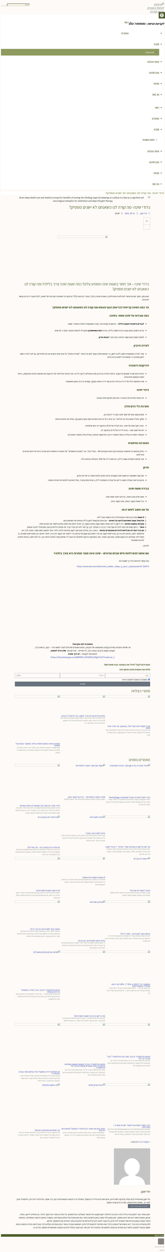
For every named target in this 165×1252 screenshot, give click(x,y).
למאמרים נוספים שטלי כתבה (139, 1206)
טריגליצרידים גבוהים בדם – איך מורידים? (43, 847)
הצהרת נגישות (159, 1235)
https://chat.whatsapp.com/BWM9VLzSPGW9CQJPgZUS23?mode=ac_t (83, 657)
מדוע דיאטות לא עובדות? (140, 890)
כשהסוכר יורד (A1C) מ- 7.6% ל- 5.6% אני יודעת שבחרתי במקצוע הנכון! (130, 985)
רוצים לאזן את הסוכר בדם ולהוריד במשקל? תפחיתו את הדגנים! (83, 1129)
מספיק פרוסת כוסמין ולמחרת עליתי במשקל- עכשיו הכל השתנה (38, 744)
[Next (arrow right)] (161, 1250)
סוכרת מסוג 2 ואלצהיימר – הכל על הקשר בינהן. (86, 797)
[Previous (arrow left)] (163, 1250)
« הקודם (146, 1141)
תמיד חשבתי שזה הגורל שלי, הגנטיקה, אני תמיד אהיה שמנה (129, 727)
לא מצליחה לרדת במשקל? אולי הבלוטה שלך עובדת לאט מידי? (39, 1072)
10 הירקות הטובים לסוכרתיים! (48, 890)
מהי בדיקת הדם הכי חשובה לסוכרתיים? (89, 1016)
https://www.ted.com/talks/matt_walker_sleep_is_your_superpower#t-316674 (113, 566)
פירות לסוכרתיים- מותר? (95, 833)
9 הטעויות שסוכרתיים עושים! (93, 877)
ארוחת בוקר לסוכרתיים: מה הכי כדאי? (45, 929)
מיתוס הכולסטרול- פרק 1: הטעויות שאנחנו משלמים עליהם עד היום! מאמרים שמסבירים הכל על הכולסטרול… (85, 1066)
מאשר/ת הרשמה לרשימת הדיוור (134, 679)
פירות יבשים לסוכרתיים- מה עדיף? (91, 940)
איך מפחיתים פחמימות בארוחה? (47, 1130)
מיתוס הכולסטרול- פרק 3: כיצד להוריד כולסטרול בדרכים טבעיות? (40, 991)
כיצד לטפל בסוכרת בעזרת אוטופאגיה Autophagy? (129, 797)
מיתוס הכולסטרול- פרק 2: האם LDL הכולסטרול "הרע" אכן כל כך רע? (128, 1057)
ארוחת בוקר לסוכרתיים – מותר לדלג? (135, 933)
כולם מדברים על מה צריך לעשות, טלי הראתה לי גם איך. (83, 715)
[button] (147, 221)
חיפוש (4, 5)
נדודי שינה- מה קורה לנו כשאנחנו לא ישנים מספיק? (40, 805)
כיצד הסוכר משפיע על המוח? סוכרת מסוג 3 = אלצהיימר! (131, 1126)
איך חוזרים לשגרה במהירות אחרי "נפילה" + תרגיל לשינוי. (127, 846)
